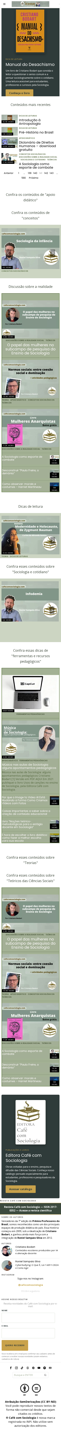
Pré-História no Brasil (36, 132)
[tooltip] (6, 1251)
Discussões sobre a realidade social (38, 157)
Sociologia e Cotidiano (33, 160)
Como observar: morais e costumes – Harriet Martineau (21, 485)
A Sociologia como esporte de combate (36, 165)
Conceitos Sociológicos (32, 154)
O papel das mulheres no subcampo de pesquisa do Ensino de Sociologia (30, 349)
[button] (45, 1375)
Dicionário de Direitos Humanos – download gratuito (37, 146)
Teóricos (52, 160)
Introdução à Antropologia (30, 121)
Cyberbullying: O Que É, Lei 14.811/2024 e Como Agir (36, 1266)
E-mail (5, 1326)
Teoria (5, 400)
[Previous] (8, 253)
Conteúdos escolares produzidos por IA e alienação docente (36, 1252)
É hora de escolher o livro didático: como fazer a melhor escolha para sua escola (25, 838)
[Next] (52, 253)
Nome (5, 1310)
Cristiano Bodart (25, 1247)
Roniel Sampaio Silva (27, 1261)
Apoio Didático (27, 138)
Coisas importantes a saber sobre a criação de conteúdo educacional (26, 812)
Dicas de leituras (28, 116)
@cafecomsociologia (30, 1285)
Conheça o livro (19, 93)
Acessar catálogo (20, 1189)
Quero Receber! (15, 1345)
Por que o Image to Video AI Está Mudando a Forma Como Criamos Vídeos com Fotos (25, 800)
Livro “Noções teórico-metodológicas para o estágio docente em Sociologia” (22, 824)
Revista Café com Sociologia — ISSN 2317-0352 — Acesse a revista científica (30, 1208)
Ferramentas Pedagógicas (30, 714)
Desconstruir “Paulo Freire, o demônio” (20, 472)
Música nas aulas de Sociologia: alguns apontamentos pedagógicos (29, 766)
